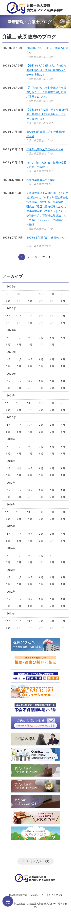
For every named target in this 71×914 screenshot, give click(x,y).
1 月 (63, 300)
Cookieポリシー (38, 894)
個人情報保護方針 (18, 894)
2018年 (11, 460)
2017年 (11, 482)
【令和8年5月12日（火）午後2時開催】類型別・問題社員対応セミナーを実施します (47, 114)
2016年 (11, 504)
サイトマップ (56, 894)
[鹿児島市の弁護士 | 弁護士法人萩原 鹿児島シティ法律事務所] (36, 8)
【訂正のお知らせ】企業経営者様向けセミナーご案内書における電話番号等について (46, 92)
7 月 (63, 315)
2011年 (11, 613)
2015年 (11, 526)
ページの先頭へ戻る (37, 861)
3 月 (41, 366)
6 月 (8, 300)
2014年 (11, 548)
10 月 (30, 337)
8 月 (52, 294)
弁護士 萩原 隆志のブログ (39, 56)
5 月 (19, 344)
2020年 (11, 417)
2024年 (11, 330)
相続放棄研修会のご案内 (40, 180)
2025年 (11, 308)
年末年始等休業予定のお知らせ (44, 149)
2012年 (11, 591)
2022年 (11, 373)
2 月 (52, 344)
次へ (45, 257)
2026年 (11, 286)
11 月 (19, 315)
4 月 (30, 300)
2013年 (11, 569)
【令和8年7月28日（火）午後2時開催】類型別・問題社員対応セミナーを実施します (46, 70)
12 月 (8, 315)
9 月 (41, 337)
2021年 (11, 395)
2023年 (11, 351)
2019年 (11, 439)
